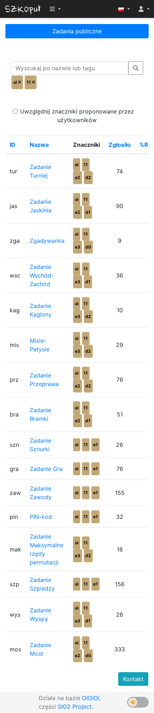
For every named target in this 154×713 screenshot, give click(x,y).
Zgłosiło (120, 144)
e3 (77, 247)
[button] (124, 9)
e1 (95, 444)
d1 (87, 212)
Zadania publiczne (77, 31)
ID (12, 144)
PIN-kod (41, 516)
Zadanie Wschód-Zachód (42, 275)
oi (76, 164)
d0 (88, 247)
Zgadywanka (47, 240)
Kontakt (133, 679)
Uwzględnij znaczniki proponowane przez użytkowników (77, 116)
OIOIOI (90, 698)
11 (85, 164)
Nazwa (39, 144)
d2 (88, 177)
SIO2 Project (75, 706)
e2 (77, 177)
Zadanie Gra (46, 468)
